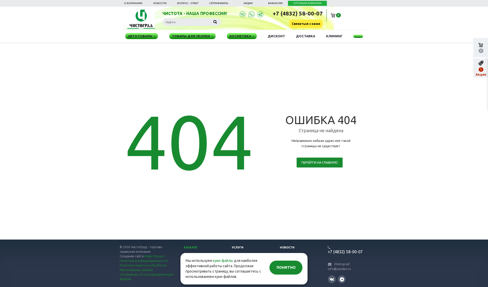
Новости (159, 3)
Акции (248, 3)
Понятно (286, 267)
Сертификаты (218, 3)
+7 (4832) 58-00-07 (298, 13)
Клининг (334, 36)
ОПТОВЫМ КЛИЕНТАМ (307, 3)
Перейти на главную (319, 162)
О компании (133, 3)
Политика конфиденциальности (143, 260)
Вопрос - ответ (188, 3)
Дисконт (276, 36)
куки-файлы (223, 261)
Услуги (237, 247)
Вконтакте (332, 279)
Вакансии (275, 3)
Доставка (305, 36)
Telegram (342, 279)
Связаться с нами (306, 23)
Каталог (191, 247)
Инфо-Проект (154, 256)
